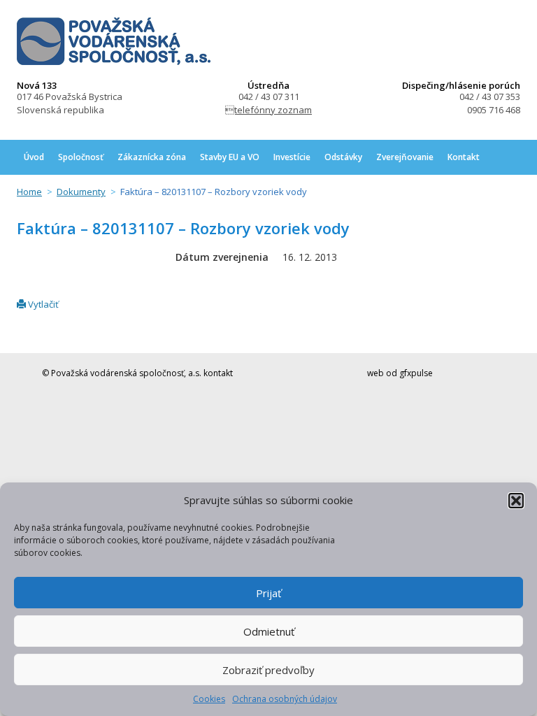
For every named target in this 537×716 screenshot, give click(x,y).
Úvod (34, 157)
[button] (516, 501)
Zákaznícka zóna (151, 157)
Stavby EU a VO (229, 157)
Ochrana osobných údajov (284, 699)
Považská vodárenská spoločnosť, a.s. (113, 41)
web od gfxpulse (400, 373)
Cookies (209, 699)
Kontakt (464, 157)
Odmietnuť (268, 631)
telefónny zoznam (268, 109)
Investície (291, 157)
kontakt (218, 373)
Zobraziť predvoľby (268, 670)
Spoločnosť (80, 157)
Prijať (268, 593)
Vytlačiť (42, 304)
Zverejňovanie (405, 157)
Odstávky (343, 157)
